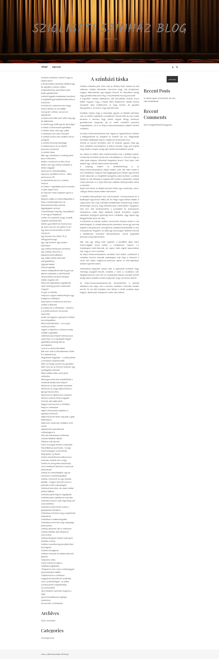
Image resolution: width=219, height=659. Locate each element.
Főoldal (44, 67)
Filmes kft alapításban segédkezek (56, 283)
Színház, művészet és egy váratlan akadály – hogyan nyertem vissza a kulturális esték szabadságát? (56, 482)
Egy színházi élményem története (55, 248)
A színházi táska (48, 152)
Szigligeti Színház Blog (109, 29)
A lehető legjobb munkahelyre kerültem (58, 96)
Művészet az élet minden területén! (56, 385)
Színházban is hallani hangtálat (54, 519)
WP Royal (65, 654)
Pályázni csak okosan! (50, 441)
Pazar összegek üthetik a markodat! (56, 444)
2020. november (48, 620)
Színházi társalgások (50, 550)
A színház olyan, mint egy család (55, 130)
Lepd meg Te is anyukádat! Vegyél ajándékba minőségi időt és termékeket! (56, 342)
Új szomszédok (48, 587)
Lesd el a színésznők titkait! (53, 348)
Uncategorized (47, 638)
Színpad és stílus (48, 559)
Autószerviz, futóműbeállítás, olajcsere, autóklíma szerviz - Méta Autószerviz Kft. (56, 174)
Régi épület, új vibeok (50, 454)
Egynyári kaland (47, 264)
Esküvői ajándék (48, 267)
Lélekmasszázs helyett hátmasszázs (57, 335)
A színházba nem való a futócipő (55, 133)
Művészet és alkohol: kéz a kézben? (56, 395)
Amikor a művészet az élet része (55, 161)
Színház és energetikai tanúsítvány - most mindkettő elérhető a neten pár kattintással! (57, 466)
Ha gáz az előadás (49, 292)
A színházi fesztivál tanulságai (54, 143)
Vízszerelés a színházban (52, 603)
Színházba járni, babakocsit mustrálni (57, 497)
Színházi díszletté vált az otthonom (56, 528)
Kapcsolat (56, 67)
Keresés (172, 79)
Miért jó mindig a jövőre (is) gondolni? (57, 364)
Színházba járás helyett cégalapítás (56, 494)
